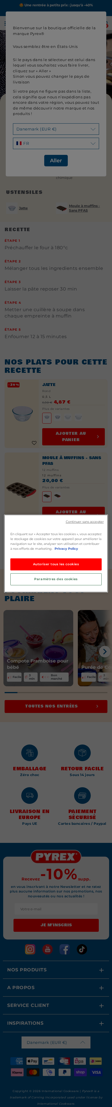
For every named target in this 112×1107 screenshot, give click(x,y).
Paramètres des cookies (56, 579)
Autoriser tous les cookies (56, 564)
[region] (56, 553)
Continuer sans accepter (85, 522)
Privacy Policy (66, 549)
